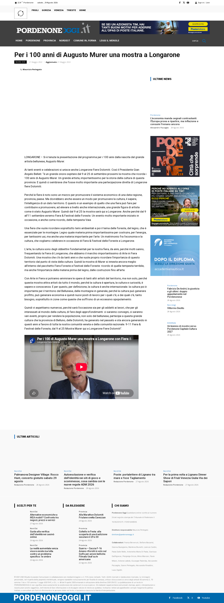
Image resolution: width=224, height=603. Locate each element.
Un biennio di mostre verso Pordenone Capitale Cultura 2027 (182, 329)
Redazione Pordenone (24, 485)
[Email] (183, 69)
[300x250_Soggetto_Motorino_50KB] (175, 225)
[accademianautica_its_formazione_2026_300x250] (175, 275)
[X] (184, 3)
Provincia (83, 511)
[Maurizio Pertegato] (17, 69)
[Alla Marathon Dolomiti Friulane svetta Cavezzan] (70, 517)
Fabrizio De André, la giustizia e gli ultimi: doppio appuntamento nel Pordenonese (183, 292)
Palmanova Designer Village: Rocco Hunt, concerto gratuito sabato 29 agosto (36, 478)
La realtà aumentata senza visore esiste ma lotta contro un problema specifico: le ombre (44, 552)
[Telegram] (198, 69)
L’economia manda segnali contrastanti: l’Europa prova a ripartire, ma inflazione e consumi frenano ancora (174, 121)
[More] (206, 69)
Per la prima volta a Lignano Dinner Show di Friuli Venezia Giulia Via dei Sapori (185, 478)
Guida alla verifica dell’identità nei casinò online (42, 534)
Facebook (178, 598)
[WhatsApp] (168, 69)
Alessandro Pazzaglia (159, 127)
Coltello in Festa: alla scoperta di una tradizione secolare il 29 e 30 (93, 534)
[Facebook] (180, 3)
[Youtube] (188, 3)
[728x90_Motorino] (155, 33)
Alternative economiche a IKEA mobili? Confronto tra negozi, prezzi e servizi (44, 517)
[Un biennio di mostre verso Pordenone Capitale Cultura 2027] (157, 329)
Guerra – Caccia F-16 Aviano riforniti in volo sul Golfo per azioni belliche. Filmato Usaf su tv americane (92, 554)
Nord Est (20, 62)
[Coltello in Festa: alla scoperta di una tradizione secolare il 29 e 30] (70, 534)
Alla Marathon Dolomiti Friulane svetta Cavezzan (92, 516)
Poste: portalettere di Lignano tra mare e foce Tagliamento (134, 476)
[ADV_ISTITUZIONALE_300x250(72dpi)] (175, 176)
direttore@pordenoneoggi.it (123, 535)
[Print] (191, 69)
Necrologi (171, 305)
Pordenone (155, 115)
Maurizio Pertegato (32, 69)
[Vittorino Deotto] (157, 311)
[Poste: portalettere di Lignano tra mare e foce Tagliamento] (137, 455)
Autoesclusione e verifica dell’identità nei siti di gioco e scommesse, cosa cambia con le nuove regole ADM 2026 (84, 479)
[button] (201, 40)
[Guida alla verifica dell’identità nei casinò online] (21, 534)
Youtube (206, 598)
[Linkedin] (176, 69)
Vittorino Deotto (175, 308)
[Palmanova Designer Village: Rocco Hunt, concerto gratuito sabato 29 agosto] (37, 455)
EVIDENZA (171, 323)
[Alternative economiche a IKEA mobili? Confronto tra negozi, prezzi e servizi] (21, 517)
